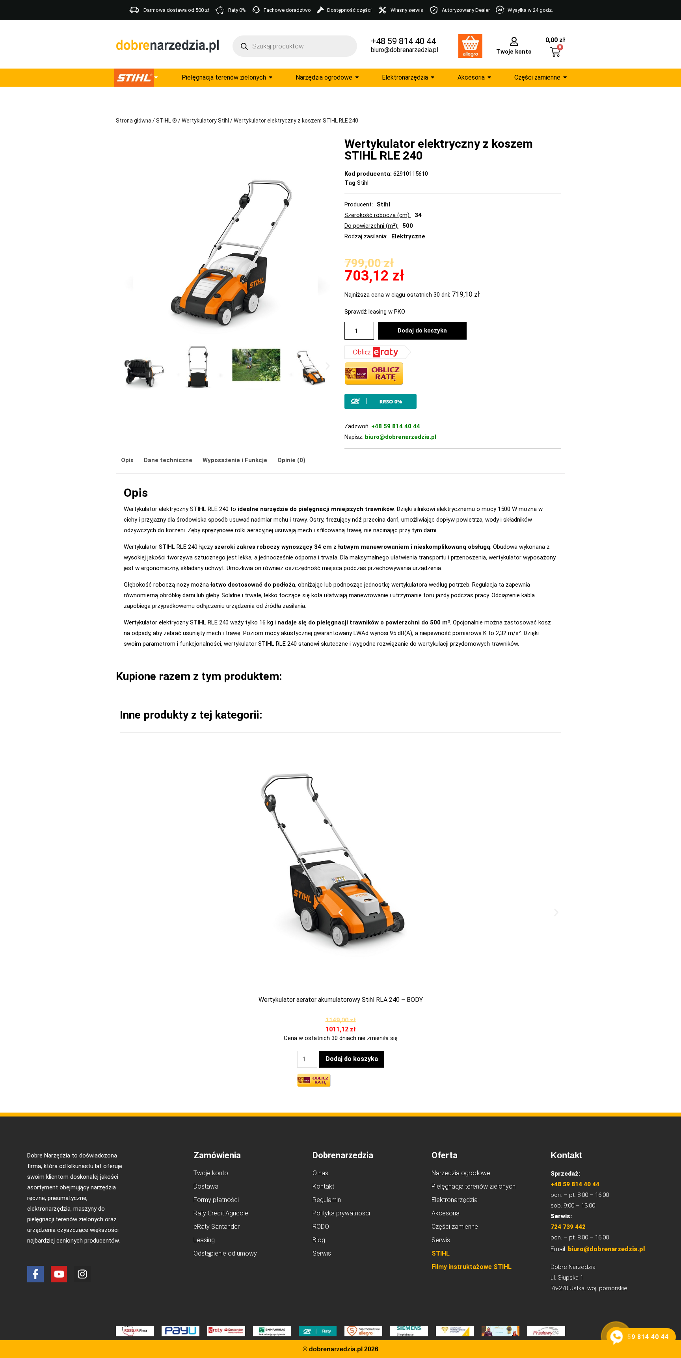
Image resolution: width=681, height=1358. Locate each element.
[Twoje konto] (514, 41)
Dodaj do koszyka (422, 330)
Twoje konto (514, 51)
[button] (129, 366)
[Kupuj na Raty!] (452, 401)
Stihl (362, 182)
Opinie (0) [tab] (291, 460)
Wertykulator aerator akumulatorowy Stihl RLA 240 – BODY (341, 999)
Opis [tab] (127, 460)
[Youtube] (59, 1274)
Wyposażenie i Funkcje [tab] (235, 460)
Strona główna (133, 120)
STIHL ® (166, 120)
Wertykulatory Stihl (205, 120)
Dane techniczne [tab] (168, 460)
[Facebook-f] (35, 1274)
